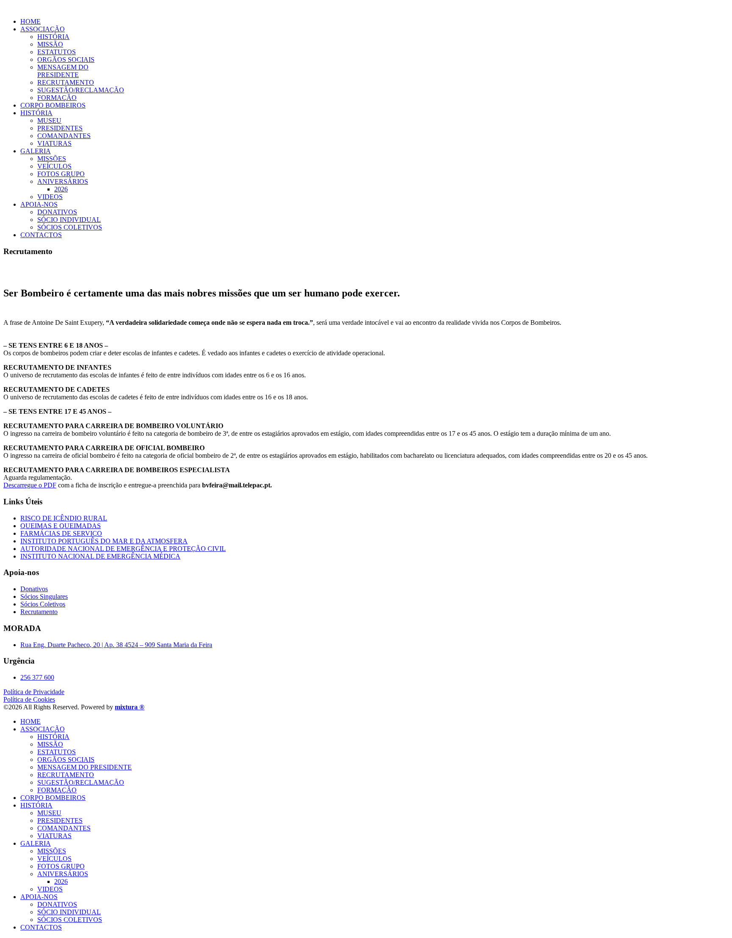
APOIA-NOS (39, 204)
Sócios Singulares (44, 596)
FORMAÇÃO (57, 97)
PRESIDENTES (60, 128)
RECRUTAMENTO (65, 82)
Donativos (34, 588)
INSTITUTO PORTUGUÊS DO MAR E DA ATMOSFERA (104, 541)
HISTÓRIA (53, 36)
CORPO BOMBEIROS (53, 105)
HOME (30, 21)
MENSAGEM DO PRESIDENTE (63, 71)
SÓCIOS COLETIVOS (69, 227)
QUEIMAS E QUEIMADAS (60, 525)
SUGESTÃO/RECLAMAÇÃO (80, 90)
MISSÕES (51, 158)
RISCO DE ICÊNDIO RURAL (63, 518)
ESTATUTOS (56, 51)
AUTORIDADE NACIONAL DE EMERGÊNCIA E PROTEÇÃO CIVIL (123, 548)
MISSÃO (50, 44)
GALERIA (35, 151)
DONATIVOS (57, 212)
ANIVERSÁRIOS (62, 181)
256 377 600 (37, 677)
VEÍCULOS (54, 166)
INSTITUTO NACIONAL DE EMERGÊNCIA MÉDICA (100, 556)
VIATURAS (54, 143)
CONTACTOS (41, 234)
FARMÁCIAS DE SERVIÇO (61, 533)
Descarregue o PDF (29, 485)
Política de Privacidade (33, 691)
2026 (61, 189)
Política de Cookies (29, 699)
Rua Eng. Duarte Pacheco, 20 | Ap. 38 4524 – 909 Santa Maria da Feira (116, 644)
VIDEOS (50, 196)
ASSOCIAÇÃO (42, 29)
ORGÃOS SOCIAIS (65, 59)
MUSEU (49, 120)
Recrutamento (39, 611)
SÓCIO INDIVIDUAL (69, 219)
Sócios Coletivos (42, 604)
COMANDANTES (64, 135)
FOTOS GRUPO (61, 173)
